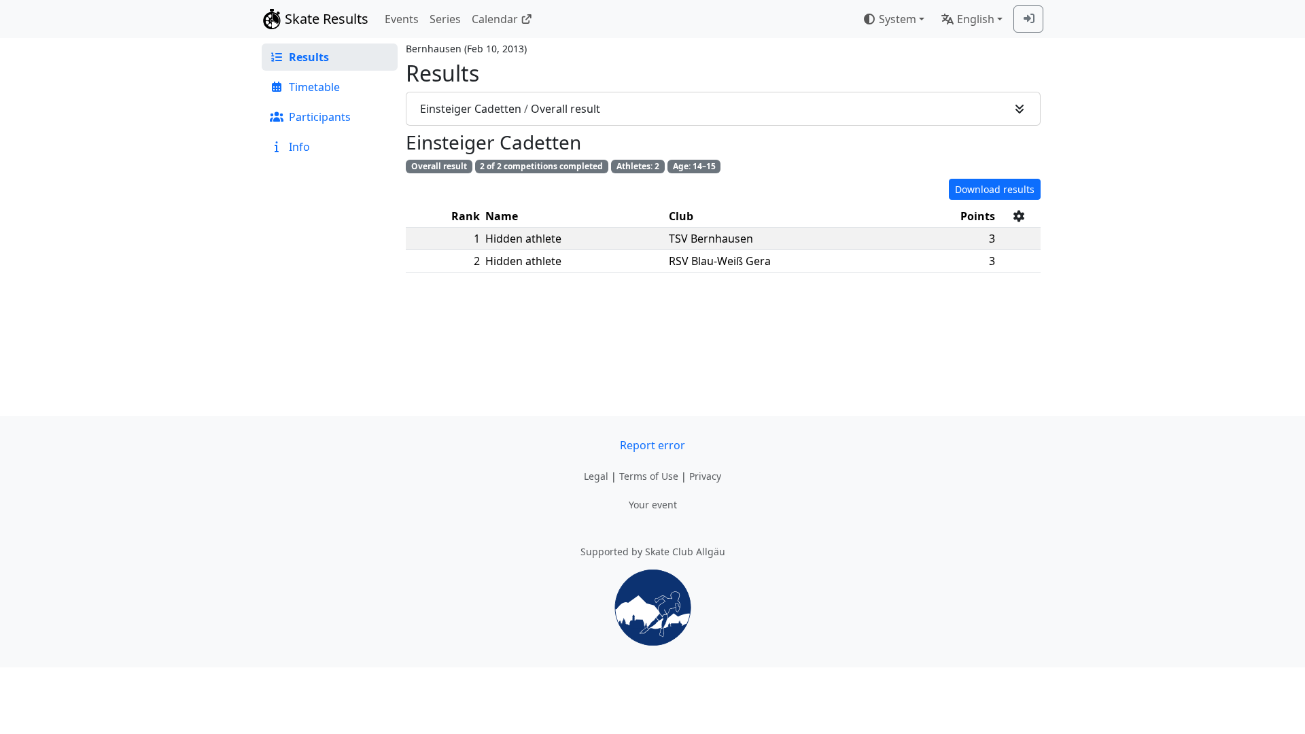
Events (402, 19)
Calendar (495, 19)
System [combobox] (897, 19)
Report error (652, 445)
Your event (653, 504)
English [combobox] (975, 19)
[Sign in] (1028, 19)
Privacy (705, 476)
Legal (596, 476)
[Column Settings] (1019, 216)
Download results (994, 189)
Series (445, 19)
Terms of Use (648, 476)
